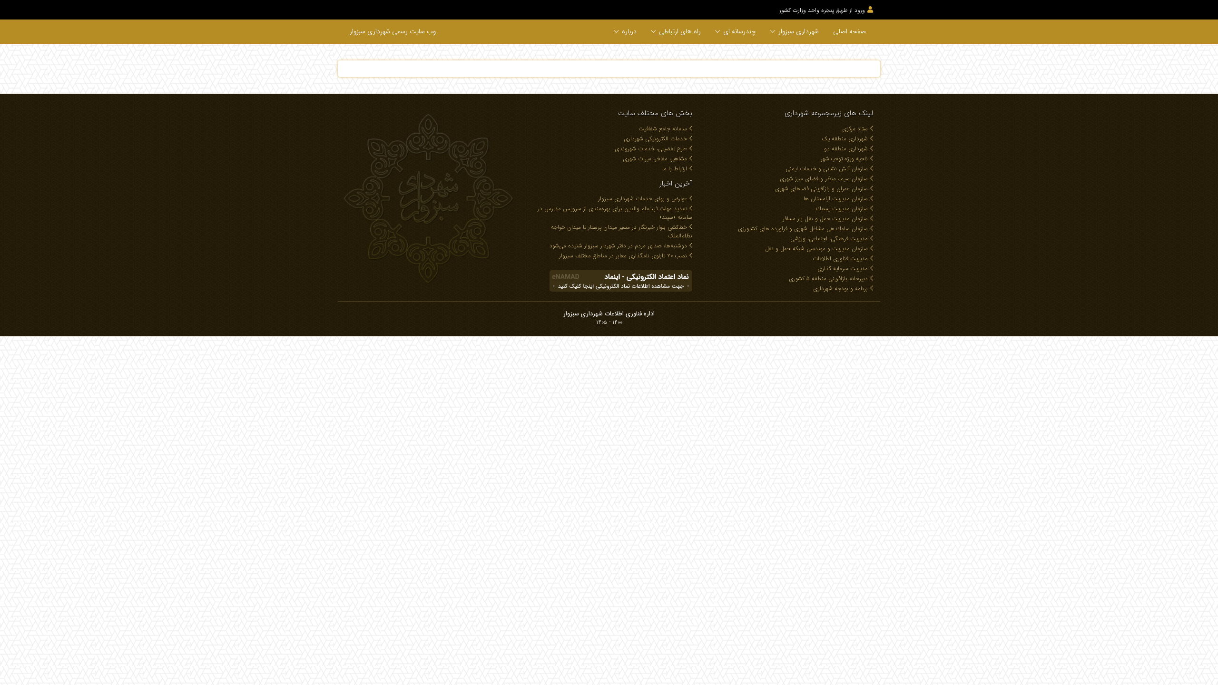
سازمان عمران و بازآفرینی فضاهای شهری (821, 188)
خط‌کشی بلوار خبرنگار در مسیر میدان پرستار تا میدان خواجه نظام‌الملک (621, 231)
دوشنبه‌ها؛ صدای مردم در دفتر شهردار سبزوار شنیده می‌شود (618, 245)
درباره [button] (629, 31)
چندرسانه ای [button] (739, 31)
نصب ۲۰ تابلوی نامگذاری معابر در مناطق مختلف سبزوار (623, 255)
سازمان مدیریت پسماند (841, 208)
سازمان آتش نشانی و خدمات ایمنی (827, 168)
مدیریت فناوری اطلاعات (840, 258)
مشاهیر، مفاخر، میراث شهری (655, 158)
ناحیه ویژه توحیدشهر (844, 158)
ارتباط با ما (674, 168)
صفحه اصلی (849, 31)
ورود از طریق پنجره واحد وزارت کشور (822, 10)
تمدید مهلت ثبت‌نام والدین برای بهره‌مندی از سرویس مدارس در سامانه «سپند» (615, 213)
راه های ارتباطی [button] (680, 31)
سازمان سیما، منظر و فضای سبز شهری (824, 178)
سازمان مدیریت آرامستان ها (836, 198)
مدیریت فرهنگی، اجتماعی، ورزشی (829, 238)
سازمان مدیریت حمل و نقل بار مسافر (825, 218)
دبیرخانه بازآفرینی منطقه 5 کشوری (828, 278)
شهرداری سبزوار (393, 31)
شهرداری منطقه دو (846, 148)
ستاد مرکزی (855, 128)
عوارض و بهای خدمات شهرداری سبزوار (642, 198)
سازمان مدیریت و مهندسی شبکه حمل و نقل (816, 248)
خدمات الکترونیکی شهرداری (655, 138)
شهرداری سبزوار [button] (798, 31)
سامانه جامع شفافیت (662, 128)
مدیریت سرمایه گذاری (842, 268)
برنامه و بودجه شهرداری (840, 288)
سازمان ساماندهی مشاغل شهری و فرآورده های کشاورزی (803, 228)
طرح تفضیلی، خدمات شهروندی (651, 148)
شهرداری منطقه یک (845, 138)
